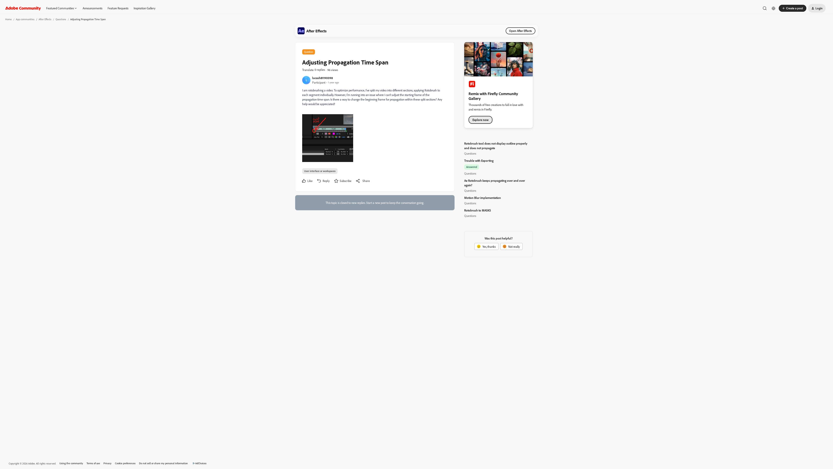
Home (8, 19)
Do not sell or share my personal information (163, 463)
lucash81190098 (322, 78)
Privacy (107, 463)
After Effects (45, 19)
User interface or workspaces (320, 171)
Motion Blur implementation (482, 198)
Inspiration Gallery (144, 8)
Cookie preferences (125, 463)
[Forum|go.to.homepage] (23, 8)
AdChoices (201, 463)
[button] (792, 8)
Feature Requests (118, 8)
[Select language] (773, 8)
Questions (61, 19)
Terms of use (93, 463)
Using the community (71, 463)
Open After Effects (520, 31)
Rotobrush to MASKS (477, 210)
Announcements (92, 8)
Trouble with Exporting (479, 160)
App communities (25, 19)
